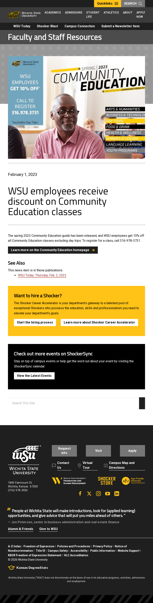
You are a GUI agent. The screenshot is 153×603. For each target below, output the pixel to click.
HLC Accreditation (76, 555)
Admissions (73, 12)
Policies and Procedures (73, 546)
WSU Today (21, 26)
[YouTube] (107, 493)
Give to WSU (48, 529)
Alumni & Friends (20, 529)
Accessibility (79, 550)
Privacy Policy (102, 546)
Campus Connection (80, 26)
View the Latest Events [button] (34, 376)
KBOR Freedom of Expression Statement (34, 555)
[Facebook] (80, 493)
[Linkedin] (116, 493)
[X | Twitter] (89, 493)
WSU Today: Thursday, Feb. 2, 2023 (42, 275)
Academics (53, 12)
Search (130, 3)
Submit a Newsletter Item (120, 26)
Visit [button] (98, 451)
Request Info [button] (64, 451)
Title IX (40, 550)
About (127, 12)
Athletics (111, 12)
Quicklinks (105, 3)
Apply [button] (132, 451)
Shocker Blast (47, 26)
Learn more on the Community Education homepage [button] (50, 250)
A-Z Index (14, 546)
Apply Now (140, 14)
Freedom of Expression (39, 546)
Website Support (128, 550)
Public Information (102, 550)
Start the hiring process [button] (35, 322)
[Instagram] (98, 493)
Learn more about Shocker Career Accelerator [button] (99, 322)
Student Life (93, 14)
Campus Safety (58, 550)
